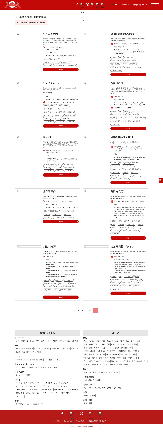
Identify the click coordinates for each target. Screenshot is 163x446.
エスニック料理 (29, 360)
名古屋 (92, 395)
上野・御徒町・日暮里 (131, 358)
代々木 (106, 364)
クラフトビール (21, 386)
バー (26, 383)
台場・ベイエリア (117, 344)
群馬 (90, 380)
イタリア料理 (52, 341)
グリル (66, 386)
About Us (113, 5)
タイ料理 (57, 360)
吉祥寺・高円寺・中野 (111, 351)
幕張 (99, 380)
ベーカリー (20, 383)
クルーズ (31, 386)
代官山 (128, 344)
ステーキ (46, 393)
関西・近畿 (87, 385)
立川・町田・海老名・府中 (94, 361)
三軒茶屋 (115, 354)
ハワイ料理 (42, 367)
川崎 (90, 372)
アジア (17, 357)
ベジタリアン (65, 393)
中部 (85, 392)
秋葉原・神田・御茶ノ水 (104, 341)
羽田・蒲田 (102, 348)
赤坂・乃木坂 (89, 341)
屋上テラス (74, 390)
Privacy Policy (80, 421)
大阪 (103, 388)
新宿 (85, 364)
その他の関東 (88, 377)
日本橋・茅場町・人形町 (119, 364)
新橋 (112, 361)
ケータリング (47, 383)
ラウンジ (65, 390)
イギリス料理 (21, 341)
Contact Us (125, 5)
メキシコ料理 (52, 367)
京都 (90, 388)
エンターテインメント (54, 386)
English (155, 5)
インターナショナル (45, 390)
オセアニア (19, 372)
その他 (17, 380)
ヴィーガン (55, 393)
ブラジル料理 (32, 367)
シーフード (42, 404)
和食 (17, 345)
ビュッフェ (58, 383)
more (61, 70)
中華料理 (19, 360)
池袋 (122, 348)
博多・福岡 (88, 403)
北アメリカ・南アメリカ (24, 364)
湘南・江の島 (98, 372)
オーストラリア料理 (23, 375)
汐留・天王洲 (93, 364)
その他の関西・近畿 (113, 388)
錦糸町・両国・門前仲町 (130, 351)
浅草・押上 (135, 341)
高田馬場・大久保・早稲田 (94, 358)
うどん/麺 (74, 349)
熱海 (85, 380)
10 (90, 310)
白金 (126, 354)
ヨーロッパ (19, 338)
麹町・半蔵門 (89, 354)
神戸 (85, 388)
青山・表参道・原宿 (121, 341)
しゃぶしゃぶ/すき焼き (42, 349)
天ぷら (59, 349)
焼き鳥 (18, 352)
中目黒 (108, 354)
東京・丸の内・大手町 (113, 358)
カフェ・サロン (35, 383)
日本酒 (28, 393)
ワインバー (20, 396)
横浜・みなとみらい (111, 372)
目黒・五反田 (100, 354)
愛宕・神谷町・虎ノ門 (92, 344)
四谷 (101, 364)
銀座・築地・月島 (90, 348)
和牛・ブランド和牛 (33, 352)
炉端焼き (29, 349)
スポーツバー (37, 393)
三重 (94, 388)
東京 (85, 338)
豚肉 (35, 404)
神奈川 (85, 369)
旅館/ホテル (20, 393)
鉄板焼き (66, 349)
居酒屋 (18, 349)
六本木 (107, 361)
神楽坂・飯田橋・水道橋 (93, 351)
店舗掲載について (140, 5)
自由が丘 (128, 348)
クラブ (65, 383)
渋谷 (122, 354)
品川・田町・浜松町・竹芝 (137, 361)
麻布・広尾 (106, 344)
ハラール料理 (21, 390)
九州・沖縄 (87, 400)
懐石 (23, 349)
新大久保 (132, 354)
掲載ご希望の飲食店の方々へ (99, 421)
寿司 (54, 349)
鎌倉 (85, 372)
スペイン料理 (73, 341)
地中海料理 (63, 341)
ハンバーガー (32, 390)
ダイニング (40, 386)
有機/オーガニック (25, 404)
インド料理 (48, 360)
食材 (17, 401)
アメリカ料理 (21, 367)
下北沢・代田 (121, 361)
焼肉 (23, 352)
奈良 (99, 388)
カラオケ (57, 390)
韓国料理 (39, 360)
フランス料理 (41, 341)
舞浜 (94, 380)
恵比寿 (134, 344)
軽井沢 (86, 395)
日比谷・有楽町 (113, 348)
